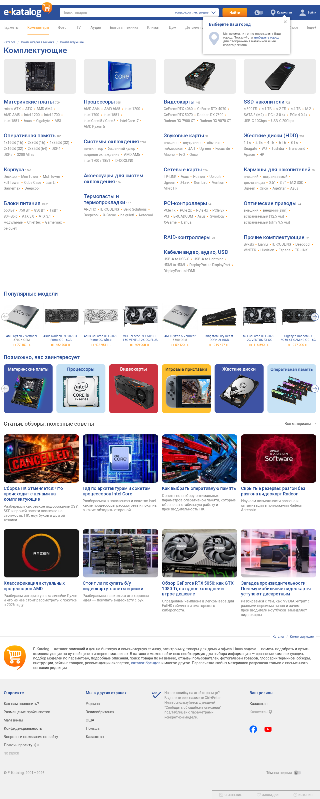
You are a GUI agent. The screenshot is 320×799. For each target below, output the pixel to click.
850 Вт (39, 210)
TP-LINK (170, 177)
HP (262, 155)
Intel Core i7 (129, 121)
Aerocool (145, 215)
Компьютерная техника (37, 42)
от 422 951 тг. (100, 345)
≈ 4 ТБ (296, 109)
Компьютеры (38, 28)
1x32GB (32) (59, 143)
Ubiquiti (215, 177)
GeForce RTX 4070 (211, 109)
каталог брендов (145, 663)
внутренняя (192, 143)
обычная (214, 143)
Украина (93, 703)
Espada (284, 250)
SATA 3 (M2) (254, 115)
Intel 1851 (11, 121)
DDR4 (56, 149)
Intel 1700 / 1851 (97, 161)
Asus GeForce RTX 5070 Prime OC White (101, 338)
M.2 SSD (297, 183)
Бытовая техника (124, 28)
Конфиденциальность (23, 728)
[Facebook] (253, 729)
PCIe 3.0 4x (277, 115)
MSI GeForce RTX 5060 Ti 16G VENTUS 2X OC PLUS (140, 338)
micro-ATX (12, 109)
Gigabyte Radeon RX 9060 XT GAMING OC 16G (298, 338)
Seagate (250, 149)
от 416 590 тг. (259, 345)
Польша (93, 728)
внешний (251, 177)
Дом (172, 28)
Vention (218, 183)
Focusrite (223, 149)
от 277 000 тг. (298, 345)
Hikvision (267, 250)
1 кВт (54, 210)
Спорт (293, 28)
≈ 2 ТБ (281, 109)
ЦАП (191, 149)
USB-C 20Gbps (282, 121)
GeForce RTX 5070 (178, 115)
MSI (58, 121)
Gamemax (12, 188)
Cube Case (32, 183)
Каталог (9, 42)
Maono (169, 155)
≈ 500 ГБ (250, 109)
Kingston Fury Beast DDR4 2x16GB (219, 338)
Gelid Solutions (135, 209)
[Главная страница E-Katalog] (28, 12)
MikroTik (170, 188)
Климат (153, 28)
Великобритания (100, 712)
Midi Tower (51, 177)
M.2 (308, 109)
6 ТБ (282, 143)
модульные (13, 222)
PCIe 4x (202, 210)
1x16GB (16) (13, 143)
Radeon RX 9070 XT (215, 121)
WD (264, 149)
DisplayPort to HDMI (179, 271)
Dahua (186, 222)
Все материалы (298, 423)
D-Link (185, 183)
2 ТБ (259, 143)
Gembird (201, 183)
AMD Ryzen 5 (94, 127)
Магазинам (13, 720)
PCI (166, 216)
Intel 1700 (52, 115)
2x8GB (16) (36, 143)
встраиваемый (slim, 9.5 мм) (267, 222)
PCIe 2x (186, 210)
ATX (28, 109)
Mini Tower (29, 177)
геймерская (173, 149)
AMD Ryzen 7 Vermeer (21, 338)
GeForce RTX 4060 (178, 109)
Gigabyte (43, 121)
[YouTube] (268, 729)
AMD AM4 (44, 109)
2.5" (272, 183)
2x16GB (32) (13, 149)
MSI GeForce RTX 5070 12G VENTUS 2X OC (258, 338)
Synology (217, 216)
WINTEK (250, 250)
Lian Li (51, 183)
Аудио (95, 28)
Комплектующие (72, 42)
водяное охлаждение (102, 155)
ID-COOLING (124, 161)
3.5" (283, 183)
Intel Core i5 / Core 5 (100, 121)
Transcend (296, 149)
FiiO (182, 155)
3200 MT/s (25, 155)
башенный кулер (121, 149)
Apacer (249, 155)
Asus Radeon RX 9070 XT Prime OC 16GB (61, 338)
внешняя (171, 143)
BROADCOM (183, 216)
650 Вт (9, 210)
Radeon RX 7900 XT (179, 121)
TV (79, 28)
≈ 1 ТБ (267, 109)
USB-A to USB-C (176, 259)
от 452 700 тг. (61, 345)
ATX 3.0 (28, 216)
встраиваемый (275, 177)
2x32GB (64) (37, 149)
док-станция (254, 183)
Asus (28, 121)
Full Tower (12, 183)
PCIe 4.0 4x (298, 115)
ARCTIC (90, 209)
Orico (194, 155)
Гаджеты (11, 28)
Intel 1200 (32, 115)
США (90, 720)
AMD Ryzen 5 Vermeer (180, 338)
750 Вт (24, 210)
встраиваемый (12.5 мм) (264, 216)
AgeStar (279, 188)
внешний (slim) (275, 210)
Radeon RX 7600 (210, 115)
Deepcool (32, 188)
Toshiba (278, 149)
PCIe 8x (218, 210)
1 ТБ (247, 143)
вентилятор (93, 149)
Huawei (199, 177)
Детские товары (198, 28)
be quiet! (10, 228)
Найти (235, 13)
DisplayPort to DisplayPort (210, 265)
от (21, 345)
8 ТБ (294, 143)
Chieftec (34, 222)
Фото (62, 28)
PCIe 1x (170, 210)
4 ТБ (270, 143)
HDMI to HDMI (174, 265)
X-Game (109, 215)
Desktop (10, 177)
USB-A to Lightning (209, 259)
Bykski (249, 244)
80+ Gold (11, 216)
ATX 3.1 (45, 216)
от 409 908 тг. (140, 345)
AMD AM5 (12, 115)
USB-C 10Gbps (255, 121)
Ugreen (205, 149)
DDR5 (8, 155)
